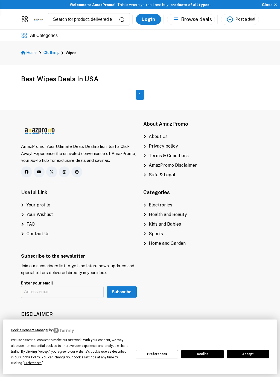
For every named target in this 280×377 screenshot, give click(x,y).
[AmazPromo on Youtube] (39, 171)
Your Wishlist (40, 214)
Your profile (38, 205)
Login (148, 19)
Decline (202, 354)
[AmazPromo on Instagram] (64, 171)
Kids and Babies (165, 224)
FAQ (31, 224)
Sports (156, 233)
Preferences (157, 354)
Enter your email (37, 283)
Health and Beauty (168, 214)
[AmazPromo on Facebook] (26, 171)
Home (31, 52)
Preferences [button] (33, 363)
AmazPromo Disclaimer (173, 165)
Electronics (160, 205)
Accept (248, 354)
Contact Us (38, 233)
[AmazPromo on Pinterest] (76, 171)
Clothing (51, 52)
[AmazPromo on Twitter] (51, 171)
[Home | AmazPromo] (40, 130)
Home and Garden (167, 243)
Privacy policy (163, 146)
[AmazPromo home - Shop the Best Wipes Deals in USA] (38, 19)
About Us (158, 136)
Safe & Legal (162, 174)
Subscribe (121, 292)
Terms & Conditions (169, 155)
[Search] (122, 19)
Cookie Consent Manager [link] (29, 330)
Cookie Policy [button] (30, 357)
